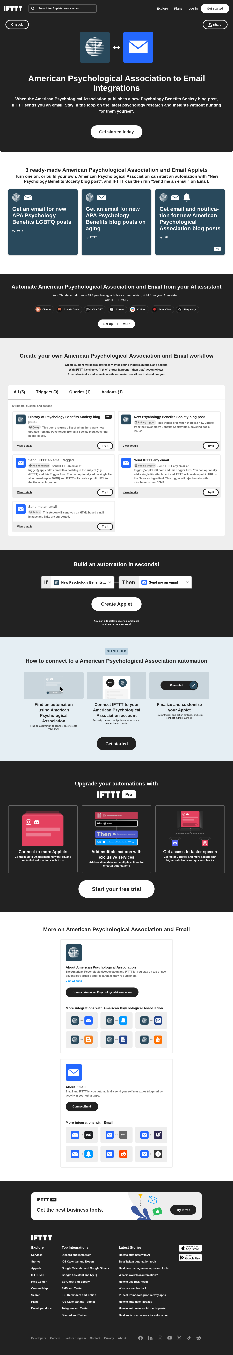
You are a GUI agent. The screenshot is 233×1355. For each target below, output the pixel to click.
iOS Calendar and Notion (78, 1261)
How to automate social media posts (142, 1308)
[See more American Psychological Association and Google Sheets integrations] (116, 1039)
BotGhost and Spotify (76, 1281)
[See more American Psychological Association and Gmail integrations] (151, 1020)
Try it (105, 445)
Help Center (39, 1281)
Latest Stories (130, 1247)
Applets (36, 1268)
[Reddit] (199, 1338)
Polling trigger (146, 422)
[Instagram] (160, 1338)
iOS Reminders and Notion (79, 1295)
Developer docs (41, 1308)
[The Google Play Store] (190, 1258)
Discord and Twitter (74, 1315)
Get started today (116, 131)
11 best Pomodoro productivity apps (142, 1295)
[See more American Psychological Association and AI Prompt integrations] (151, 1039)
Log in (193, 8)
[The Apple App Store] (190, 1248)
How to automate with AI (134, 1254)
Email (194, 78)
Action (36, 512)
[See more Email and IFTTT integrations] (116, 1135)
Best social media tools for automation (144, 1315)
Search (35, 1295)
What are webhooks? (132, 1288)
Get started (215, 8)
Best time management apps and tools (144, 1268)
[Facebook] (140, 1338)
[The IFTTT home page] (13, 8)
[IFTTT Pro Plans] (108, 419)
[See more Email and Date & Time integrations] (151, 1154)
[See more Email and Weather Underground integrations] (82, 1135)
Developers (38, 1338)
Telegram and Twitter (75, 1308)
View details (24, 445)
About (122, 1338)
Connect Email (81, 1106)
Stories (35, 1261)
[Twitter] (179, 1338)
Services (36, 1254)
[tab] (19, 392)
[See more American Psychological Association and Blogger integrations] (82, 1039)
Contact (95, 1338)
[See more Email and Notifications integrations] (82, 1154)
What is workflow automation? (138, 1275)
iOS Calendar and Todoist (78, 1301)
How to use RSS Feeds (134, 1281)
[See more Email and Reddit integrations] (116, 1154)
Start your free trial (116, 889)
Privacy (109, 1338)
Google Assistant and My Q (79, 1275)
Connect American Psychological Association (102, 992)
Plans (178, 8)
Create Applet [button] (116, 604)
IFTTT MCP (38, 1275)
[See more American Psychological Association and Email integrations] (82, 1020)
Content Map (39, 1288)
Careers (55, 1338)
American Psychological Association (99, 78)
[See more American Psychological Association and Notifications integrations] (116, 1020)
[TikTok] (189, 1338)
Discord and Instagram (76, 1254)
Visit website (74, 980)
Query (35, 427)
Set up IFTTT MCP (116, 324)
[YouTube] (170, 1338)
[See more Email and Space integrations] (151, 1135)
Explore (162, 8)
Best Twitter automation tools (138, 1261)
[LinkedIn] (150, 1338)
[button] (116, 743)
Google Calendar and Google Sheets (85, 1268)
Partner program (75, 1338)
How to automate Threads (135, 1301)
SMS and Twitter (72, 1288)
